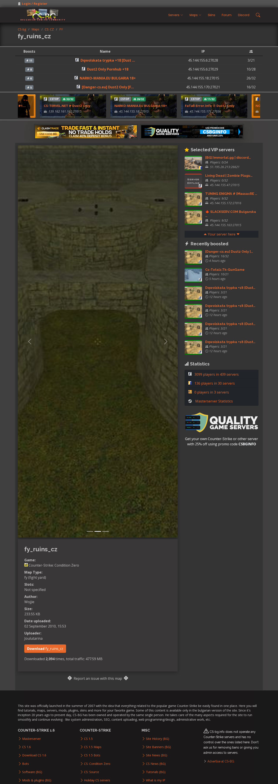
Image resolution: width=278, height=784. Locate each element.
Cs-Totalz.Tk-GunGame (225, 270)
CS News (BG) (156, 763)
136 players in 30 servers (214, 383)
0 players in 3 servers (211, 392)
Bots (25, 763)
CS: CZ (49, 29)
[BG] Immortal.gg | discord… (228, 158)
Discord (243, 15)
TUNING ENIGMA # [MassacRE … (231, 194)
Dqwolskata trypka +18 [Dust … (108, 60)
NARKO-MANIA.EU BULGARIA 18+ (108, 78)
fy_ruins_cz (45, 648)
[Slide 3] (105, 531)
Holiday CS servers (97, 780)
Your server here (221, 234)
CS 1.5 (88, 738)
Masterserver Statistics (214, 401)
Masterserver (31, 738)
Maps (35, 29)
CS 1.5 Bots (92, 755)
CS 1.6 (26, 747)
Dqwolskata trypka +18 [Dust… (230, 288)
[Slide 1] (90, 531)
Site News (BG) (156, 755)
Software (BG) (32, 772)
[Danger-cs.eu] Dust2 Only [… (229, 252)
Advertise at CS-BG (220, 761)
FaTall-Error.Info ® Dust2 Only (196, 105)
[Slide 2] (97, 531)
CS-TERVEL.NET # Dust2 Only (53, 105)
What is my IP (155, 780)
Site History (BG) (157, 738)
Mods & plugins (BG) (36, 780)
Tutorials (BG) (155, 772)
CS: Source (91, 772)
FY (61, 29)
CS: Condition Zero (97, 763)
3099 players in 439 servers (216, 374)
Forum (227, 15)
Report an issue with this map (98, 678)
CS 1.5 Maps (92, 747)
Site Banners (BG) (158, 747)
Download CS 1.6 (34, 755)
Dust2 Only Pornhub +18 (107, 69)
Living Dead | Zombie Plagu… (229, 176)
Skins (211, 15)
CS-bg (22, 29)
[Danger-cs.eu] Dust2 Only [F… (108, 87)
